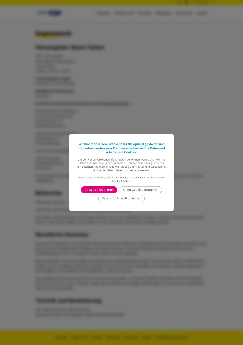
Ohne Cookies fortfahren (141, 189)
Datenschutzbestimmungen (121, 198)
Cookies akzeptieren (99, 189)
